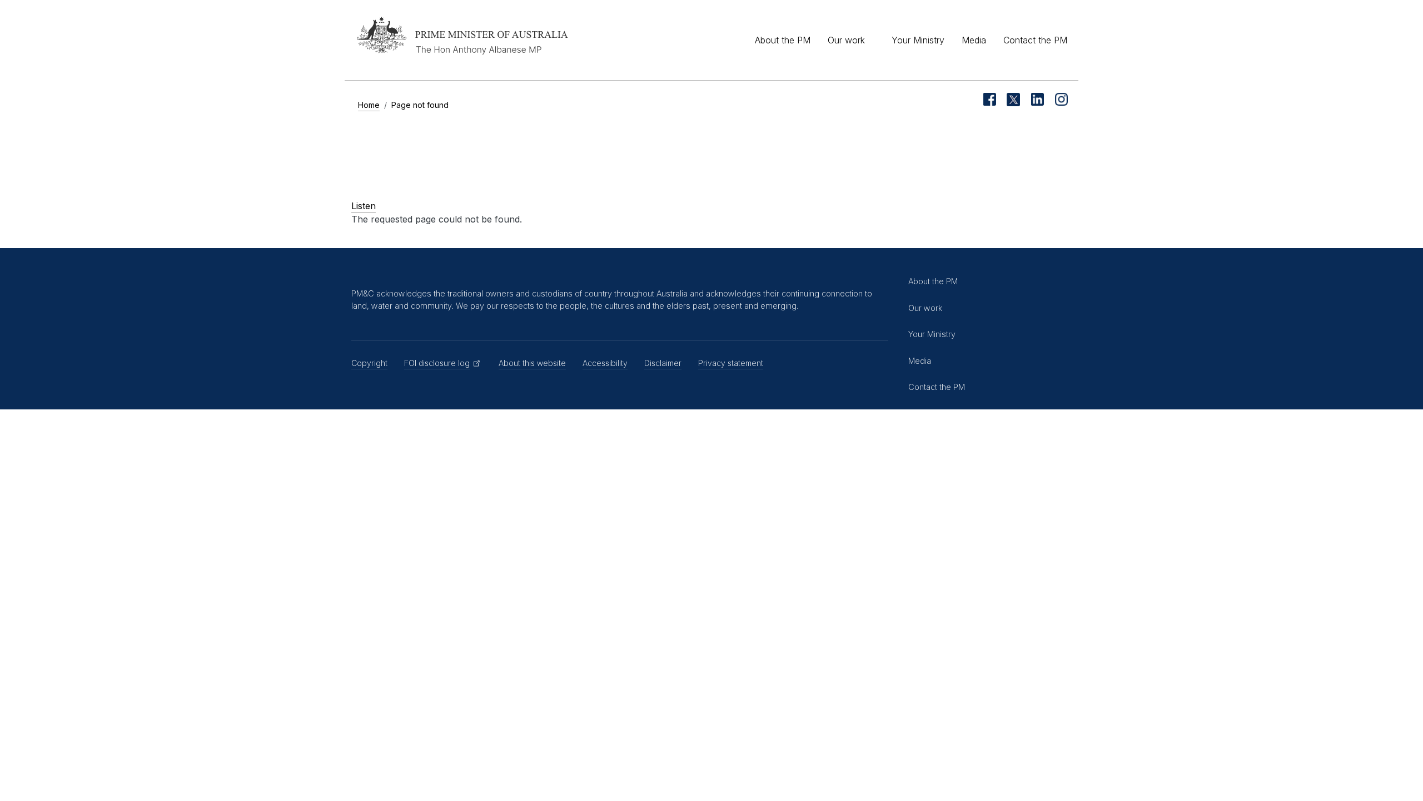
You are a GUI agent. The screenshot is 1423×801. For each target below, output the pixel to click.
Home (369, 105)
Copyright (369, 363)
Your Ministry (918, 40)
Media (974, 40)
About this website (532, 363)
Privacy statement (730, 363)
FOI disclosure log (437, 363)
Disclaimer (662, 363)
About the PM (782, 40)
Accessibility (605, 363)
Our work (846, 40)
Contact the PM (1035, 40)
